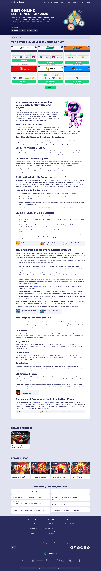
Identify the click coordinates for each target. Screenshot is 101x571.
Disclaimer (51, 533)
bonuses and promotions (42, 402)
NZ (12, 547)
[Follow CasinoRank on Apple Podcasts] (88, 547)
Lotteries (46, 2)
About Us (32, 523)
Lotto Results (54, 2)
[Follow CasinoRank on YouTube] (81, 547)
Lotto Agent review (24, 62)
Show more (49, 87)
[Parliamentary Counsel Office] (37, 560)
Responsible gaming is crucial (42, 286)
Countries (62, 2)
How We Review (33, 528)
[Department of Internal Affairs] (25, 560)
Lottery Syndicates (73, 2)
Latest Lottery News (69, 523)
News (88, 2)
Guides (81, 2)
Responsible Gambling (51, 528)
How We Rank (32, 531)
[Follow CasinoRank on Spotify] (85, 547)
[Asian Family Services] (70, 560)
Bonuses (51, 523)
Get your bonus (24, 60)
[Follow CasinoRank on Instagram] (75, 547)
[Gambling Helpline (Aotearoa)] (60, 560)
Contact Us (33, 526)
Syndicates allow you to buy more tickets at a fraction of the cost (50, 268)
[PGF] (50, 560)
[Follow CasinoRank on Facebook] (71, 547)
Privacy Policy (51, 531)
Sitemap (33, 533)
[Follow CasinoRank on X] (78, 547)
